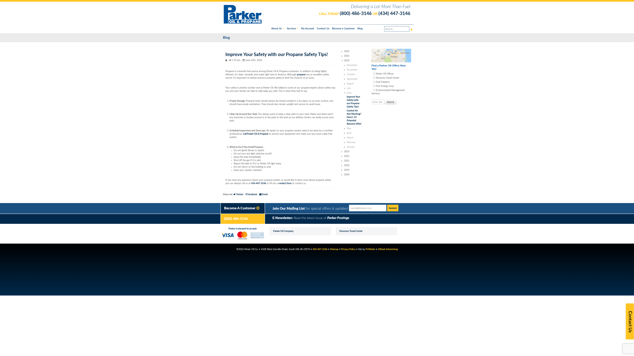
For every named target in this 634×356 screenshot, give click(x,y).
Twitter (239, 194)
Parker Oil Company (283, 231)
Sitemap (334, 249)
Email (265, 194)
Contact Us (323, 28)
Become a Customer (343, 28)
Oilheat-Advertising (388, 249)
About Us (276, 28)
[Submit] (412, 29)
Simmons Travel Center (387, 78)
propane (301, 75)
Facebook (252, 194)
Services (292, 28)
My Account (307, 28)
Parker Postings (338, 218)
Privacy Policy (348, 249)
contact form (285, 183)
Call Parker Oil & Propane (255, 134)
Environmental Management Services (388, 92)
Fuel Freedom (382, 82)
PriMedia (370, 249)
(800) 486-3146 (356, 13)
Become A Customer (240, 208)
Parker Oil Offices (384, 74)
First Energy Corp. (384, 86)
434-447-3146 (258, 183)
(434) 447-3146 (394, 13)
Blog (360, 28)
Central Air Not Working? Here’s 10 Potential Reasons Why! (354, 117)
